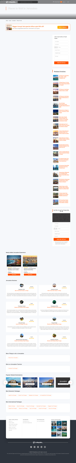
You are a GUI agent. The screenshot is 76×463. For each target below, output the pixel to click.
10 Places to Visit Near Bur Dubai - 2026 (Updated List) (64, 77)
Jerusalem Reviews (11, 280)
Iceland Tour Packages (43, 408)
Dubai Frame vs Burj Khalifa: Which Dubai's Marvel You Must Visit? (64, 187)
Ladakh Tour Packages (12, 395)
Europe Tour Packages (30, 406)
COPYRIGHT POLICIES (12, 428)
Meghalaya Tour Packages (33, 395)
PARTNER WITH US (26, 421)
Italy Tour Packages (33, 408)
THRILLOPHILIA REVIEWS (13, 424)
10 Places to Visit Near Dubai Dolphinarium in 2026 (64, 97)
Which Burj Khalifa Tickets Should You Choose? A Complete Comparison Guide (63, 119)
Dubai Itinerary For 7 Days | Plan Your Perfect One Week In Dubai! (64, 125)
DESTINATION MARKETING (27, 422)
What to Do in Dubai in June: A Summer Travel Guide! (64, 111)
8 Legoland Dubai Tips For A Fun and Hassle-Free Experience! (64, 160)
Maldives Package (11, 406)
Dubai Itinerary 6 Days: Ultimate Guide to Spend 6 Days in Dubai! (64, 139)
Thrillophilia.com (35, 452)
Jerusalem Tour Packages (12, 368)
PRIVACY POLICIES (12, 427)
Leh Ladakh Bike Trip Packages (45, 395)
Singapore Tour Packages (52, 406)
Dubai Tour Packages (20, 406)
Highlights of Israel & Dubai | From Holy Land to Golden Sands (13, 269)
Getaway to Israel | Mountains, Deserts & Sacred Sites (30, 269)
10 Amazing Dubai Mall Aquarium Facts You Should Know (64, 166)
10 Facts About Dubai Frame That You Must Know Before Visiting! (63, 201)
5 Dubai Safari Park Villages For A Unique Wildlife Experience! (63, 194)
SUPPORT (10, 430)
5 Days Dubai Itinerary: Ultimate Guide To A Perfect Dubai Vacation (64, 132)
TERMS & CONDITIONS (12, 425)
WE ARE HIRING (11, 422)
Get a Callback (62, 27)
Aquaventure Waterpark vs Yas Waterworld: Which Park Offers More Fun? (64, 174)
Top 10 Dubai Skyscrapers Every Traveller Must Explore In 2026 (64, 105)
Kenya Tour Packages (52, 408)
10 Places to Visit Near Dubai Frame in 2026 (64, 90)
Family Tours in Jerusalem (13, 357)
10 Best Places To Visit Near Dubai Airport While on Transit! (64, 83)
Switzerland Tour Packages (41, 406)
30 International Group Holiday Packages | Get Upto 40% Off (64, 146)
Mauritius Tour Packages (23, 408)
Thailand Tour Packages (12, 408)
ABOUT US (10, 421)
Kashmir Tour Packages (23, 395)
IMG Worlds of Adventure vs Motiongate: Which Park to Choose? (64, 180)
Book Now (14, 274)
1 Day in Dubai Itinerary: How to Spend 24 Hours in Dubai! (64, 153)
